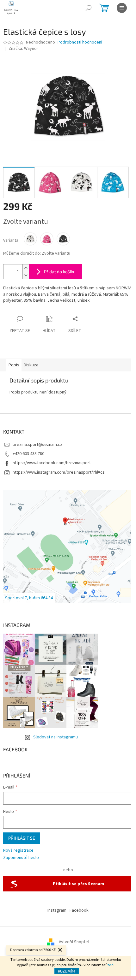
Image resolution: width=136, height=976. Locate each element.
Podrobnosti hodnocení (80, 42)
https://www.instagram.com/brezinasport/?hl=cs (59, 472)
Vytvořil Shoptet (74, 942)
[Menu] (121, 8)
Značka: (23, 48)
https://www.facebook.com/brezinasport (52, 463)
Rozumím (66, 971)
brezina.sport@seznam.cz (37, 444)
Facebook (79, 910)
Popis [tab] (14, 365)
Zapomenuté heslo (21, 858)
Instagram (56, 910)
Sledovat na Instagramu (55, 737)
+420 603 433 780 (28, 454)
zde (110, 965)
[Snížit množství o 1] (25, 275)
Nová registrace (18, 851)
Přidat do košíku (60, 271)
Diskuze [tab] (31, 365)
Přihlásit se (21, 838)
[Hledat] (88, 8)
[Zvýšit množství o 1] (25, 268)
